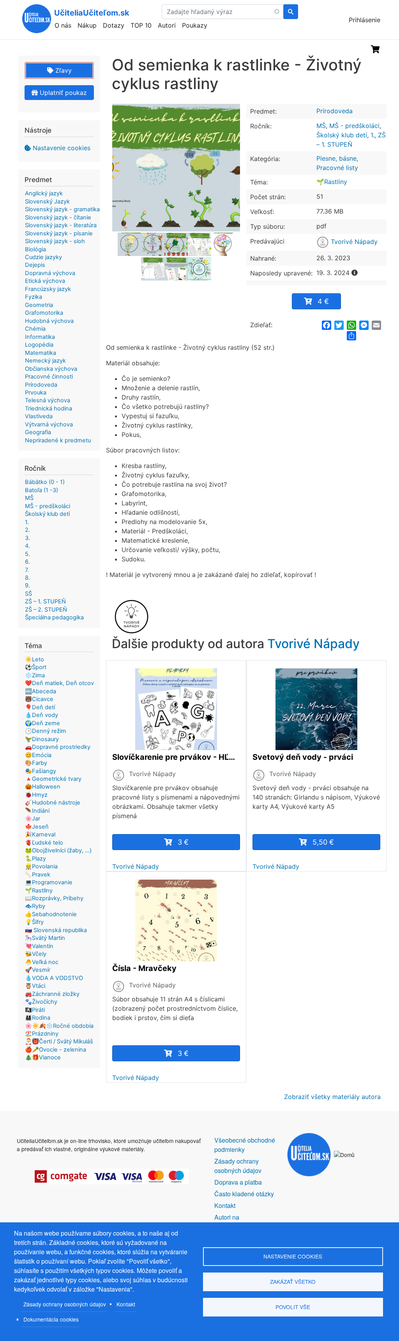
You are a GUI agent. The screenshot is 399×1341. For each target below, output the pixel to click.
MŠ (321, 126)
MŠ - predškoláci (354, 126)
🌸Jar (32, 818)
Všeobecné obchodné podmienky (244, 1145)
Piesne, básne (336, 158)
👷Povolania (41, 866)
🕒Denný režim (45, 730)
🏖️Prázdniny (41, 1033)
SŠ (28, 593)
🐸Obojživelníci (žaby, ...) (58, 850)
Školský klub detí (341, 135)
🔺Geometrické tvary (53, 778)
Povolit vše (292, 1307)
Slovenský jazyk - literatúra (61, 225)
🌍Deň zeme (42, 723)
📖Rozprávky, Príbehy (54, 898)
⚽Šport (35, 667)
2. (27, 529)
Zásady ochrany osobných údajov (64, 1304)
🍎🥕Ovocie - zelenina (55, 1049)
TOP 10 (141, 25)
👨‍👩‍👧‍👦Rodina (37, 1017)
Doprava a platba (238, 1182)
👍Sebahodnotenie (51, 914)
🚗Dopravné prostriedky (57, 746)
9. (27, 585)
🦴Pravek (37, 874)
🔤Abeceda (40, 691)
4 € (323, 301)
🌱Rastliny (331, 182)
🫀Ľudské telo (44, 842)
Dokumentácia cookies (51, 1319)
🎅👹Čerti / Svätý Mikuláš (59, 1041)
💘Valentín (39, 946)
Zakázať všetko (293, 1281)
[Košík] (375, 49)
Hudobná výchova (49, 320)
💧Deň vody (41, 715)
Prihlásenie (364, 20)
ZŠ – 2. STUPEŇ (46, 609)
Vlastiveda (39, 416)
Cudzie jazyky (43, 257)
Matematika (40, 352)
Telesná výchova (47, 400)
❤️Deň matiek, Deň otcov (59, 683)
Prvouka (35, 392)
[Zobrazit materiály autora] (118, 775)
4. (27, 545)
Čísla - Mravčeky (144, 968)
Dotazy (113, 25)
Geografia (38, 432)
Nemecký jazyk (45, 360)
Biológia (35, 249)
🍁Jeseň (37, 826)
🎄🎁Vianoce (43, 1057)
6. (27, 561)
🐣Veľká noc (41, 962)
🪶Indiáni (37, 810)
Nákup (87, 25)
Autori (167, 25)
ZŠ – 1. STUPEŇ (45, 601)
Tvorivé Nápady (353, 241)
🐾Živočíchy (41, 1001)
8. (27, 577)
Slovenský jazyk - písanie (59, 233)
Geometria (39, 305)
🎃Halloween (42, 786)
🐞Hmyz (36, 794)
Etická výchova (45, 280)
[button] (176, 168)
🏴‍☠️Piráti (35, 1009)
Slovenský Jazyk (47, 201)
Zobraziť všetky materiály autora (332, 1097)
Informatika (40, 336)
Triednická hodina (48, 408)
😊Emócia (38, 755)
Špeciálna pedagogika (54, 617)
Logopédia (39, 344)
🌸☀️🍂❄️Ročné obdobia (59, 1025)
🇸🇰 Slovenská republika (56, 930)
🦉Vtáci (35, 985)
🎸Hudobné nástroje (52, 802)
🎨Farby (36, 762)
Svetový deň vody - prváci (302, 757)
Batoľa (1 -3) (41, 490)
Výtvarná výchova (49, 424)
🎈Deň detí (40, 707)
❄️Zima (35, 675)
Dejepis (35, 264)
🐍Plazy (35, 858)
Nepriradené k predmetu (58, 440)
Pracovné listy (337, 168)
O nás (63, 25)
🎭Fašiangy (40, 771)
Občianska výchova (51, 368)
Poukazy (194, 25)
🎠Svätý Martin (45, 937)
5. (27, 553)
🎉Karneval (40, 834)
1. (372, 135)
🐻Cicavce (39, 699)
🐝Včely (35, 953)
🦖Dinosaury (42, 739)
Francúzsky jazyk (48, 289)
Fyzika (33, 296)
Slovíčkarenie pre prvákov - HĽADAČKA (176, 757)
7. (27, 569)
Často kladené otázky (244, 1193)
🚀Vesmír (37, 969)
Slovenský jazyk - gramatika (62, 209)
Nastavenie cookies (61, 148)
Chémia (35, 328)
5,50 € (323, 842)
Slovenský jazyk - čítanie (58, 217)
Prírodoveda (334, 111)
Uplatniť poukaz (62, 92)
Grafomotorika (44, 312)
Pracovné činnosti (49, 376)
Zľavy (62, 70)
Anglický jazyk (44, 193)
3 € (183, 842)
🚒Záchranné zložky (52, 993)
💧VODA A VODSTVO (54, 978)
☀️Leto (34, 659)
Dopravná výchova (50, 273)
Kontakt (126, 1304)
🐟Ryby (35, 906)
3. (27, 538)
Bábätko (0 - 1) (45, 482)
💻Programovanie (48, 882)
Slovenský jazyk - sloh (55, 241)
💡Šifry (34, 922)
